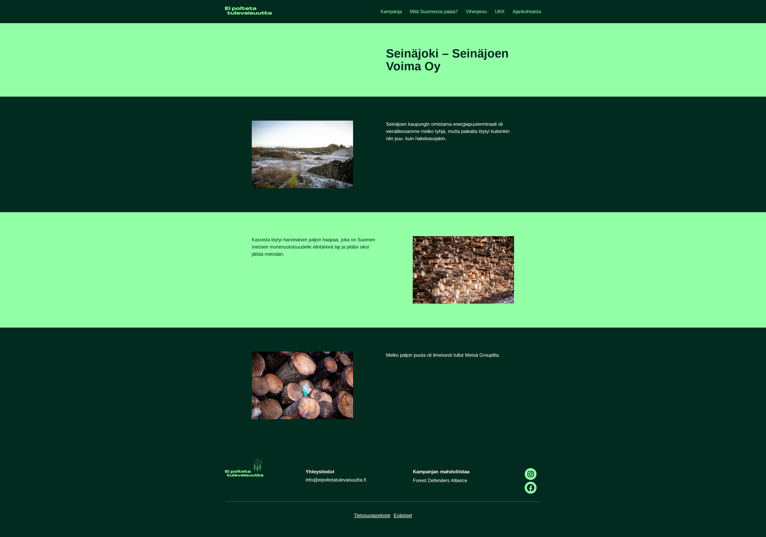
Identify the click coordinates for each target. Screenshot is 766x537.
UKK (500, 11)
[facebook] (531, 488)
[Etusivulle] (248, 11)
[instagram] (531, 474)
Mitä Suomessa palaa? (434, 11)
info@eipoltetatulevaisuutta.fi (336, 480)
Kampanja (391, 11)
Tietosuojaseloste (372, 515)
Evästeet (403, 515)
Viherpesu (476, 11)
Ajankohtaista (527, 11)
